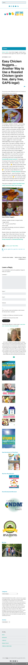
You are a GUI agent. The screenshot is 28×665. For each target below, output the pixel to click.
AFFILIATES (4, 637)
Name (4, 291)
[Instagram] (11, 6)
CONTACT (4, 640)
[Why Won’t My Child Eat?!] (14, 481)
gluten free (10, 249)
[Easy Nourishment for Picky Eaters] (14, 462)
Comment (4, 274)
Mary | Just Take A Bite (12, 245)
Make (7, 658)
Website (4, 302)
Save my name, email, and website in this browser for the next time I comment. (13, 311)
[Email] (16, 6)
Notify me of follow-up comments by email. (13, 315)
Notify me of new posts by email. (10, 317)
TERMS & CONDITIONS (7, 646)
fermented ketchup (17, 239)
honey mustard (16, 171)
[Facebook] (9, 6)
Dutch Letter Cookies (8, 257)
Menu (5, 48)
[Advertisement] (14, 32)
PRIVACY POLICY (5, 643)
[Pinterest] (13, 6)
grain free (16, 249)
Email (3, 297)
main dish (20, 249)
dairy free (5, 249)
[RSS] (18, 6)
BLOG (7, 52)
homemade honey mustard (9, 159)
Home (3, 52)
